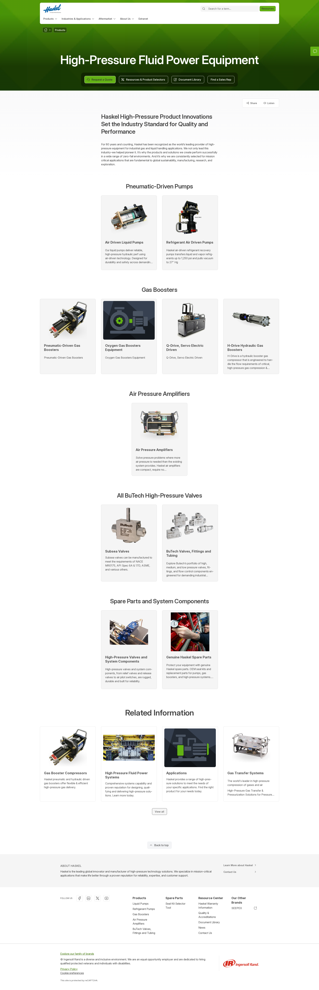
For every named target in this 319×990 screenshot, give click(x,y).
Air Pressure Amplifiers (140, 921)
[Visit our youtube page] (106, 898)
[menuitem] (50, 18)
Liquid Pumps (141, 903)
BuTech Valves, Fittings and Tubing (144, 931)
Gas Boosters (141, 914)
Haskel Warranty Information (208, 905)
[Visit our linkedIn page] (88, 898)
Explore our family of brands (77, 953)
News (201, 927)
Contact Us (205, 933)
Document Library (209, 922)
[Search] (204, 9)
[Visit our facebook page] (79, 898)
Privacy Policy (69, 969)
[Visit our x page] (97, 898)
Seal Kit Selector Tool (175, 905)
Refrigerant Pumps (144, 909)
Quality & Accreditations (207, 915)
